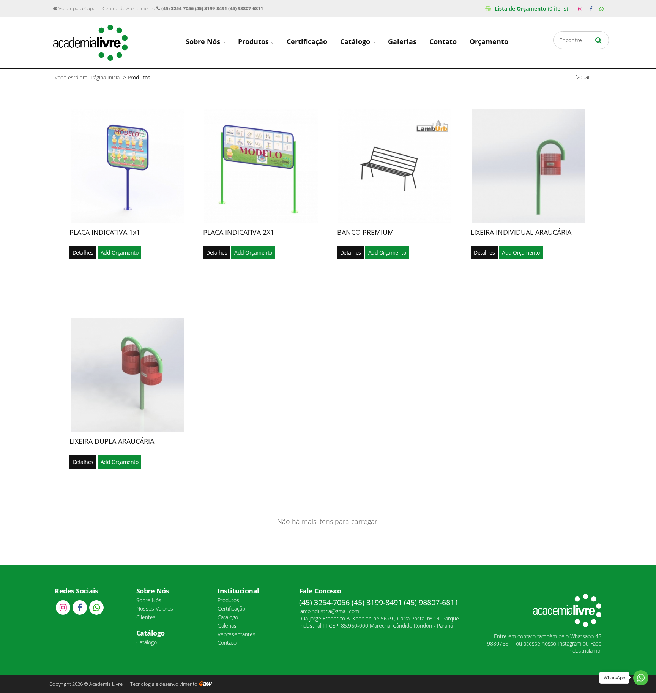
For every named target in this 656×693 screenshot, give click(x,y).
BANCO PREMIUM (365, 232)
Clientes (146, 617)
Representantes (236, 634)
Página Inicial (106, 77)
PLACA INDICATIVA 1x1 (104, 232)
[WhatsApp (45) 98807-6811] (601, 9)
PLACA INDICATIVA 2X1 (238, 232)
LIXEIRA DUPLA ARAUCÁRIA (111, 441)
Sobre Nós (204, 41)
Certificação (307, 41)
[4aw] (205, 684)
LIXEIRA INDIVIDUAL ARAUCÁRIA (521, 232)
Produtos (254, 41)
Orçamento (531, 8)
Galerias (402, 41)
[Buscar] (598, 40)
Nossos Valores (154, 608)
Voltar (583, 77)
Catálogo (356, 41)
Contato (443, 41)
